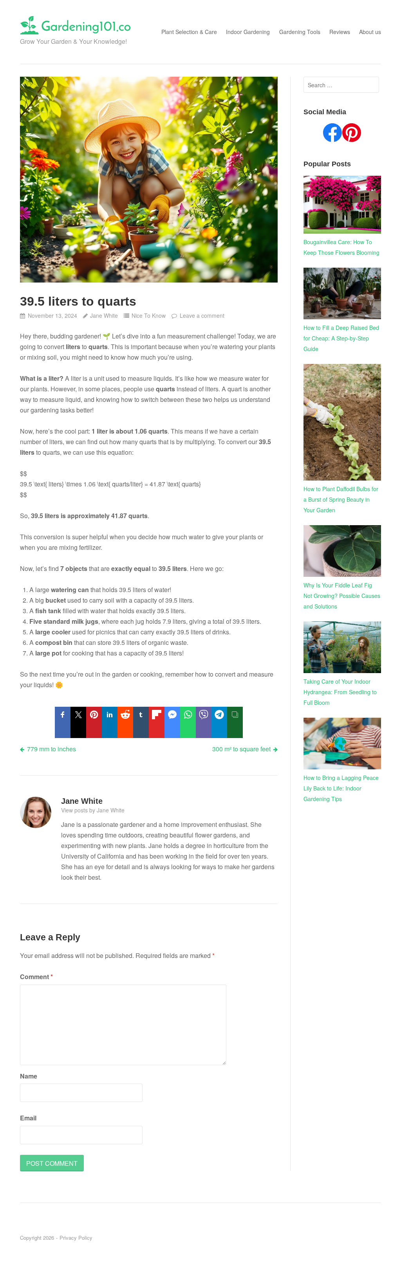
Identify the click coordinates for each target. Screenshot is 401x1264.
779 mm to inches (51, 748)
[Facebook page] (332, 134)
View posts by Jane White (93, 810)
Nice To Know (149, 315)
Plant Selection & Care (189, 32)
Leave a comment (202, 315)
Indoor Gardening (248, 32)
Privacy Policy (76, 1237)
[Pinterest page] (351, 134)
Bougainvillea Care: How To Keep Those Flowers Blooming (341, 247)
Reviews (339, 32)
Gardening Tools (299, 32)
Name (28, 1075)
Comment (36, 976)
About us (370, 32)
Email (28, 1117)
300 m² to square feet (241, 748)
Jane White (104, 315)
